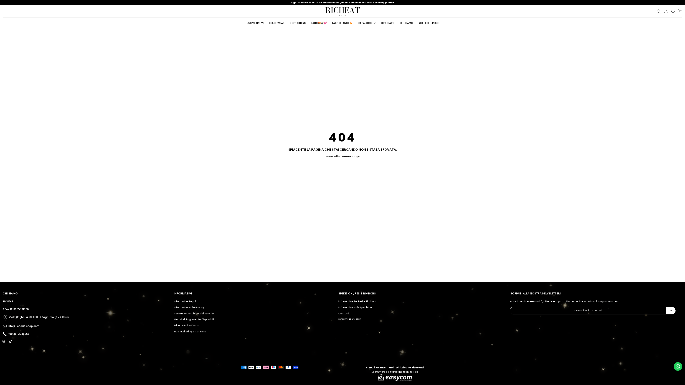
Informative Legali (185, 301)
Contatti (343, 313)
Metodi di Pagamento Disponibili (194, 319)
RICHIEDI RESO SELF (349, 319)
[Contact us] (678, 366)
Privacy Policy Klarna (186, 325)
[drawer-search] (659, 11)
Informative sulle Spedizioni (355, 307)
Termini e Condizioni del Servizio (194, 313)
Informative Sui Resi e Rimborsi (357, 301)
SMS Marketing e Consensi (190, 331)
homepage (351, 156)
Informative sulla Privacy (189, 307)
